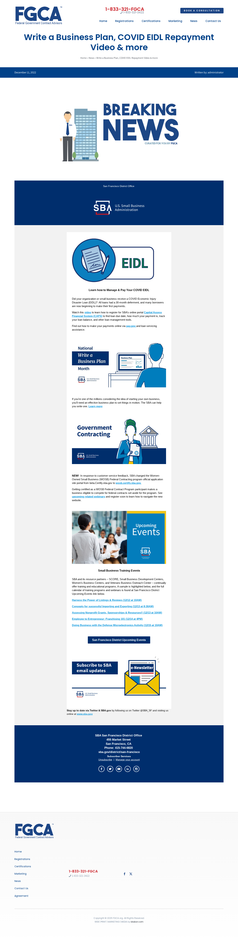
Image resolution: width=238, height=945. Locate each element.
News (91, 57)
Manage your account (128, 759)
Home (83, 57)
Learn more (95, 406)
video (88, 312)
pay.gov (131, 325)
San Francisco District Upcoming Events (119, 639)
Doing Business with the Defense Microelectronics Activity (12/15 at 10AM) (117, 625)
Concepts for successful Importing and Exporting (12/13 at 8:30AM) (113, 606)
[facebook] (124, 874)
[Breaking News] (34, 824)
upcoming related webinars (88, 496)
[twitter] (130, 874)
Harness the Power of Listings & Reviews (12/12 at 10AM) (107, 600)
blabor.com (137, 921)
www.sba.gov (85, 714)
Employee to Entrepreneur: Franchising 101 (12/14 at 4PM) (107, 618)
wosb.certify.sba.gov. (128, 482)
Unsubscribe (105, 759)
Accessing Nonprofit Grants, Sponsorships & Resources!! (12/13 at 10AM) (117, 612)
